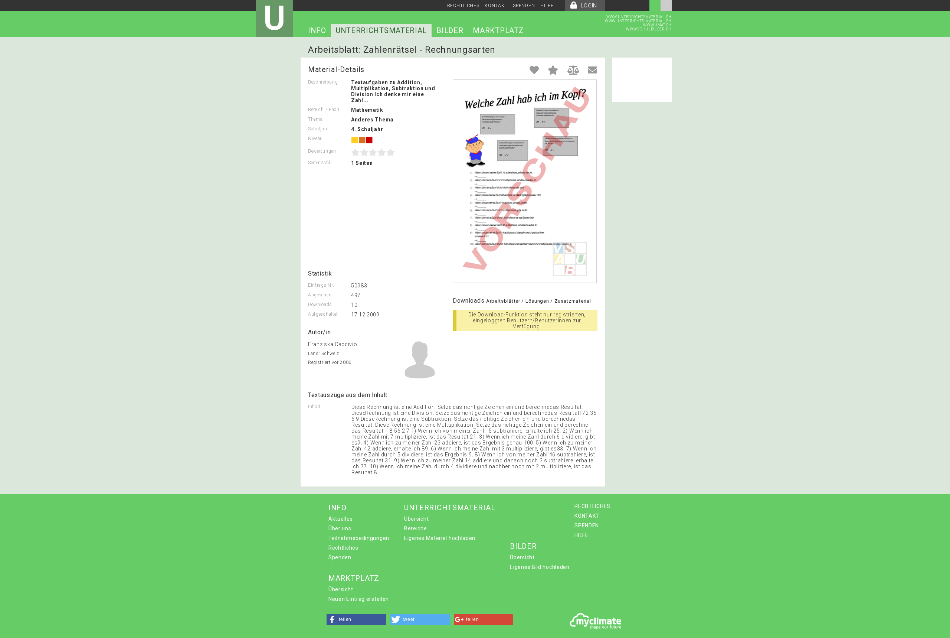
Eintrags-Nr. (321, 285)
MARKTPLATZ (498, 30)
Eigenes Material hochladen (439, 538)
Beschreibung (323, 82)
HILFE (547, 5)
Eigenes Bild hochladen (539, 567)
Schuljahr (318, 128)
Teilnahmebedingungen (358, 538)
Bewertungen (322, 151)
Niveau (315, 138)
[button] (356, 619)
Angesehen (319, 294)
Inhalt (314, 406)
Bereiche (415, 528)
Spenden (339, 557)
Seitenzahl (319, 162)
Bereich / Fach (324, 109)
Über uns (339, 528)
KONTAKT (496, 5)
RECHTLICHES (463, 5)
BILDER (449, 30)
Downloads (320, 304)
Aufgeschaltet (323, 314)
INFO (317, 30)
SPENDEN (524, 5)
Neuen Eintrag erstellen (358, 599)
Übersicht (416, 519)
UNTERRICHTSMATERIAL (381, 30)
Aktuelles (340, 519)
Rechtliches (343, 548)
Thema (315, 119)
